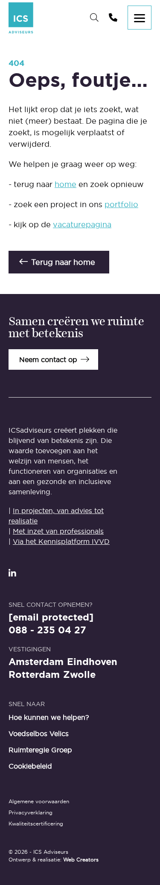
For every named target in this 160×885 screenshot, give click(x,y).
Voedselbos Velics (39, 733)
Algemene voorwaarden (39, 801)
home (65, 184)
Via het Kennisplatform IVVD (61, 541)
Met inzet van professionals (58, 531)
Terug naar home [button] (63, 262)
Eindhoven (92, 662)
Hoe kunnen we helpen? (49, 717)
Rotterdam (34, 675)
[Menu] (139, 18)
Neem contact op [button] (48, 359)
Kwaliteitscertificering (36, 823)
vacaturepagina (82, 224)
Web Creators (81, 859)
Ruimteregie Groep (40, 750)
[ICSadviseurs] (21, 18)
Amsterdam (36, 662)
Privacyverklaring (30, 812)
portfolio (121, 204)
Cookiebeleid (30, 766)
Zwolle (79, 675)
